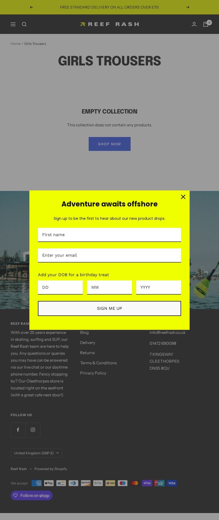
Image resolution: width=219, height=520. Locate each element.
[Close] (183, 196)
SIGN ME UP (109, 308)
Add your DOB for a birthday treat (73, 274)
